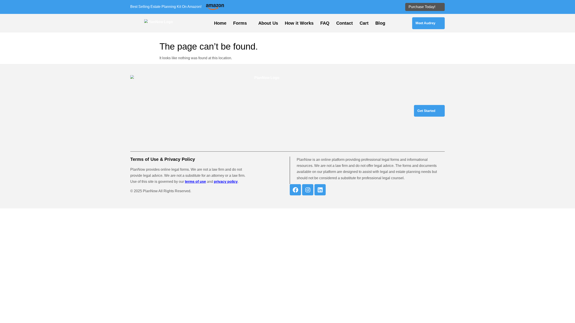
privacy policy (226, 181)
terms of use (195, 181)
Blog (380, 23)
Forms (240, 23)
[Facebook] (295, 189)
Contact (344, 23)
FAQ (325, 23)
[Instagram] (307, 189)
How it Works (299, 23)
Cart (364, 23)
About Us (268, 23)
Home (220, 23)
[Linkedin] (320, 189)
